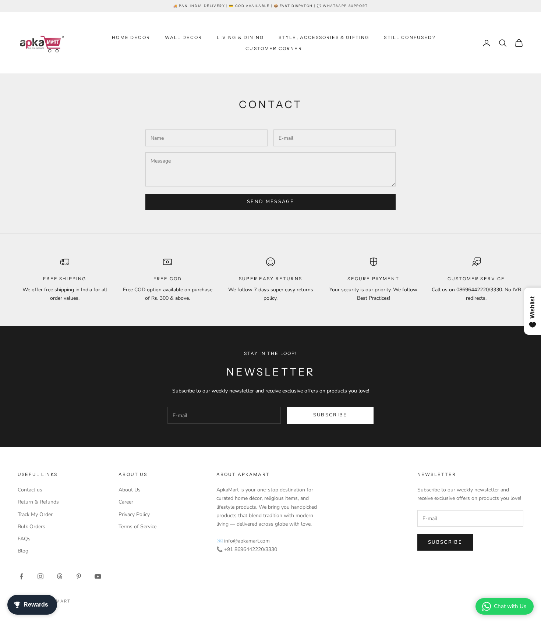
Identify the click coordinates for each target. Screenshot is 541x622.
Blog (23, 550)
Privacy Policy (134, 514)
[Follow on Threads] (59, 576)
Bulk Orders (31, 526)
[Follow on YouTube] (98, 576)
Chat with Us (510, 606)
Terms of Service (137, 526)
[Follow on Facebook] (21, 576)
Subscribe (330, 415)
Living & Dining (240, 37)
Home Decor (131, 37)
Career (126, 501)
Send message (270, 201)
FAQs (24, 538)
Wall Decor (183, 37)
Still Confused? (409, 37)
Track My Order (35, 514)
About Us (130, 489)
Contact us (30, 489)
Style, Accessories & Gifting (324, 37)
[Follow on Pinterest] (78, 576)
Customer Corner (273, 48)
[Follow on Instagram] (40, 576)
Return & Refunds (38, 501)
